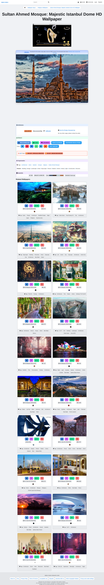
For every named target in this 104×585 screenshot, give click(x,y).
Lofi (58, 254)
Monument (40, 566)
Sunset (41, 527)
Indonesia (38, 409)
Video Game (62, 215)
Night (48, 215)
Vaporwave (65, 566)
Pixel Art (30, 293)
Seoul (84, 448)
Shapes (32, 448)
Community (90, 2)
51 (37, 321)
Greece (32, 330)
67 (37, 439)
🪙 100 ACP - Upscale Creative (35, 153)
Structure (77, 168)
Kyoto (24, 215)
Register (100, 2)
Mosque (38, 487)
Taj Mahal (34, 569)
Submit (83, 2)
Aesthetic (25, 370)
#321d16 (54, 175)
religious (45, 165)
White (69, 487)
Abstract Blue (39, 451)
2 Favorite (45, 142)
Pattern (42, 448)
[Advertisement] (52, 113)
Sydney (72, 370)
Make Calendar (57, 142)
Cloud (30, 527)
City (76, 215)
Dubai (42, 257)
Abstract (29, 451)
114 (37, 245)
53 (37, 556)
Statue (23, 409)
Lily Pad (28, 409)
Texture (49, 168)
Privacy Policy (24, 578)
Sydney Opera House (75, 372)
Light (63, 370)
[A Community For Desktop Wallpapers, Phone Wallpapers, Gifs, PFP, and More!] (24, 7)
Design (28, 168)
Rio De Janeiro (73, 411)
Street (41, 330)
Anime (61, 254)
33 (37, 399)
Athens (34, 333)
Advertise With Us (59, 578)
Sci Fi (60, 330)
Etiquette (51, 578)
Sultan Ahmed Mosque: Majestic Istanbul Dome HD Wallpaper (65, 7)
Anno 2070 (73, 333)
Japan (27, 217)
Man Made (37, 257)
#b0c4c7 (58, 175)
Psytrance (38, 211)
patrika (39, 290)
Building (24, 168)
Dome (27, 487)
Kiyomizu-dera (39, 217)
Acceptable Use (43, 578)
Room (80, 487)
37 (37, 478)
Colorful (61, 372)
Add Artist (28, 131)
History (63, 168)
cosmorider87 (74, 405)
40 (72, 399)
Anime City (83, 254)
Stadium (53, 168)
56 (72, 245)
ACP (21, 153)
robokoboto (73, 211)
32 (37, 284)
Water (33, 409)
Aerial (42, 254)
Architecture (34, 215)
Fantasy (35, 293)
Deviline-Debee (73, 484)
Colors (83, 370)
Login (95, 2)
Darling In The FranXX (81, 293)
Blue (33, 451)
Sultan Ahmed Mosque (54, 165)
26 (72, 360)
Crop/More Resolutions (73, 142)
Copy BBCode (54, 146)
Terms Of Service (34, 578)
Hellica (74, 327)
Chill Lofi (60, 566)
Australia (67, 370)
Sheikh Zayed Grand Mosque (34, 490)
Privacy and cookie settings (87, 578)
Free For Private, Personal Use (67, 130)
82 (72, 321)
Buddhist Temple (42, 215)
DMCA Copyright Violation (72, 578)
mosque (40, 165)
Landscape (34, 168)
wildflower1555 (38, 327)
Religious (33, 217)
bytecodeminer (38, 251)
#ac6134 (61, 175)
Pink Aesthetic (35, 370)
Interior (58, 168)
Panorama (37, 254)
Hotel (37, 411)
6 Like (36, 142)
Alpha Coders (4, 2)
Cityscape (47, 254)
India (35, 566)
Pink (29, 370)
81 (72, 205)
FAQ (18, 578)
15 (37, 360)
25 (72, 478)
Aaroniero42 (73, 290)
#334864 (51, 175)
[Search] (49, 2)
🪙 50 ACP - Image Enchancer (53, 153)
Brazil (58, 409)
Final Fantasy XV (70, 215)
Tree (65, 293)
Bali (42, 409)
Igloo (66, 168)
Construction (71, 168)
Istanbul (35, 165)
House (36, 330)
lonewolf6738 (74, 366)
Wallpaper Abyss (32, 7)
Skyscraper (44, 168)
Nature (68, 293)
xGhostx (48, 131)
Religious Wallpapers (43, 7)
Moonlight (72, 566)
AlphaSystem (38, 444)
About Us (12, 578)
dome (30, 165)
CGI (64, 330)
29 (37, 517)
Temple (28, 215)
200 (37, 205)
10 (72, 556)
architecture (24, 165)
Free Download (24, 142)
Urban (39, 168)
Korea (74, 448)
